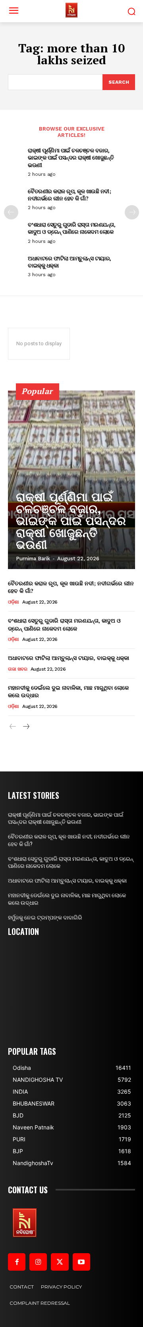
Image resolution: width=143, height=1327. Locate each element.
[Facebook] (16, 1262)
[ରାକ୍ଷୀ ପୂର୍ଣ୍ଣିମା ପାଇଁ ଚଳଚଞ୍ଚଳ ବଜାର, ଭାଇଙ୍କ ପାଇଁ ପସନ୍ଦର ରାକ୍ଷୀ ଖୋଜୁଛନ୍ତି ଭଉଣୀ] (71, 479)
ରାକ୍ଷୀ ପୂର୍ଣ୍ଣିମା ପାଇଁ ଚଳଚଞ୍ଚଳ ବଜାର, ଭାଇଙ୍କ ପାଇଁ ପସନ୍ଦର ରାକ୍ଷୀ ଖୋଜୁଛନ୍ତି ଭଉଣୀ (71, 157)
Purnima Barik (33, 559)
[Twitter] (59, 1262)
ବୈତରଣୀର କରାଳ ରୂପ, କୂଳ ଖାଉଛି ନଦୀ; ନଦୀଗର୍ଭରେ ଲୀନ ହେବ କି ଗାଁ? (69, 194)
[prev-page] (11, 212)
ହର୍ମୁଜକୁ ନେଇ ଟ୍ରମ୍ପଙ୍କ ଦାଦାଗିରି (45, 917)
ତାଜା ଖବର (17, 669)
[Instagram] (38, 1262)
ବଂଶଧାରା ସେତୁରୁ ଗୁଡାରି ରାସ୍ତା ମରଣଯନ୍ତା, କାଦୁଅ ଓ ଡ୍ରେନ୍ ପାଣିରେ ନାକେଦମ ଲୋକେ (71, 228)
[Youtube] (81, 1262)
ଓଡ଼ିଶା (13, 602)
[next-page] (132, 212)
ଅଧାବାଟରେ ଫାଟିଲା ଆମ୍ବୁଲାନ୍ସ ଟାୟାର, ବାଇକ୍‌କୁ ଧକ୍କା (69, 261)
